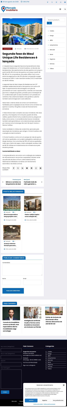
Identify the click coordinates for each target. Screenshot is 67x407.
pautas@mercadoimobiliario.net (32, 353)
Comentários (6, 262)
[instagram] (60, 2)
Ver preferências (58, 400)
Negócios (52, 59)
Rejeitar (44, 400)
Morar (51, 54)
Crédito (52, 31)
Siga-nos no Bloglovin (29, 363)
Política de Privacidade (49, 404)
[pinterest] (31, 168)
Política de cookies (38, 404)
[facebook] (13, 168)
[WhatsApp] (36, 168)
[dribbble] (56, 2)
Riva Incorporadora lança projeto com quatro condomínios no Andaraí (11, 216)
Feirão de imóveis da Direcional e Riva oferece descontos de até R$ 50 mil (32, 320)
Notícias (52, 64)
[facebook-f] (47, 2)
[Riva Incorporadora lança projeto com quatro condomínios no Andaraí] (12, 203)
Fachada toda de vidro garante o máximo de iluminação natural (31, 183)
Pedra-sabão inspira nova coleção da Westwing (32, 216)
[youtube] (65, 2)
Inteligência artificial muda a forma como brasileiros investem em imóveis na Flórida (11, 324)
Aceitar (31, 400)
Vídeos (52, 68)
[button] (64, 385)
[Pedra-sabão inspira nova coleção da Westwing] (32, 203)
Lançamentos (7, 48)
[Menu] (60, 9)
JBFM (51, 40)
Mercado (52, 50)
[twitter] (18, 168)
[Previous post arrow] (2, 182)
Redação (19, 48)
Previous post (17, 179)
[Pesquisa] (65, 9)
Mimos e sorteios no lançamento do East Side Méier (13, 183)
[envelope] (27, 168)
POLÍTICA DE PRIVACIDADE (30, 361)
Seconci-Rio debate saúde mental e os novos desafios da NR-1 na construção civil (53, 325)
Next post (27, 179)
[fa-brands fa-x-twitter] (52, 2)
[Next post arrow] (41, 182)
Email (24, 278)
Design (52, 35)
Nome (4, 278)
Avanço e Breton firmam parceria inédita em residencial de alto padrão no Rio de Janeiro (10, 245)
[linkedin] (22, 168)
